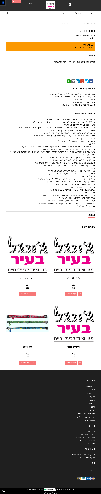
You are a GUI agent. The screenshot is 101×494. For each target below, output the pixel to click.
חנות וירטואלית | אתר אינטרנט (35, 489)
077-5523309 (85, 440)
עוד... (93, 463)
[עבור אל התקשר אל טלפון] (4, 490)
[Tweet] (87, 81)
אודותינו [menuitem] (92, 400)
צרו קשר (91, 425)
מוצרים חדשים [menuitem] (90, 393)
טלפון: (93, 440)
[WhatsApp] (69, 81)
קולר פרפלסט (27, 347)
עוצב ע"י (50, 493)
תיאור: (92, 55)
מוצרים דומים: (88, 227)
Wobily (58, 489)
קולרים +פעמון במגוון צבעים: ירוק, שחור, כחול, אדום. (74, 62)
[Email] (73, 81)
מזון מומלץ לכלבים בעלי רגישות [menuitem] (84, 417)
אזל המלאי (87, 45)
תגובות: (91, 215)
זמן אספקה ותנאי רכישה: (83, 88)
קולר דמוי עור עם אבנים (27, 278)
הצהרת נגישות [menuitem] (90, 420)
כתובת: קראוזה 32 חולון (85, 434)
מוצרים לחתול (84, 23)
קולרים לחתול (64, 23)
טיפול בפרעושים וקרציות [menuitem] (86, 413)
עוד (30, 4)
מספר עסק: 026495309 (85, 437)
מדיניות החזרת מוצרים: (84, 113)
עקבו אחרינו (89, 448)
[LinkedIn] (78, 81)
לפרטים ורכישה (71, 294)
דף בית (93, 23)
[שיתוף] (80, 294)
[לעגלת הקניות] (13, 13)
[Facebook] (91, 81)
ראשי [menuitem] (90, 13)
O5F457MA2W (82, 35)
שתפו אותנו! (84, 457)
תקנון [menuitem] (93, 407)
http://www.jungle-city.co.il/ (83, 455)
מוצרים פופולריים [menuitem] (89, 386)
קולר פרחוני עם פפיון (73, 347)
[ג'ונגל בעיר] (50, 5)
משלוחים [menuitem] (92, 410)
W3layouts (47, 493)
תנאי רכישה (91, 443)
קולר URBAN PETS (74, 278)
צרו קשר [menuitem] (92, 396)
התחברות (17, 1)
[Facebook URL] (70, 4)
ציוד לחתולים (74, 23)
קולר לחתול (86, 31)
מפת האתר (90, 380)
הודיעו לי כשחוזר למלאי (84, 47)
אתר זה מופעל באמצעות (50, 489)
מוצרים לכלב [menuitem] (78, 13)
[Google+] (82, 81)
